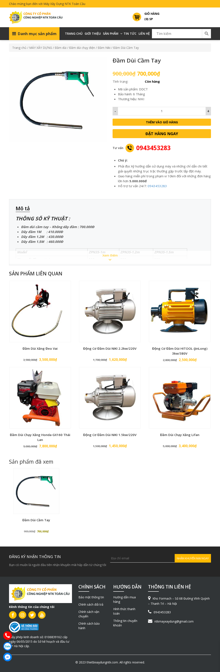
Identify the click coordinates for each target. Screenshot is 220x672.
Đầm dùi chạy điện (82, 48)
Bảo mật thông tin (91, 597)
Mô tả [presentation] (23, 208)
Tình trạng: (120, 81)
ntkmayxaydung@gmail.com (174, 621)
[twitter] (32, 615)
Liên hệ (144, 33)
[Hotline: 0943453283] (7, 635)
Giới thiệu (93, 33)
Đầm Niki (104, 48)
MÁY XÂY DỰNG (40, 48)
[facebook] (13, 615)
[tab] (25, 209)
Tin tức (130, 33)
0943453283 (153, 148)
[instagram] (22, 615)
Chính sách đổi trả (90, 604)
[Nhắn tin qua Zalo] (7, 646)
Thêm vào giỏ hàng (162, 122)
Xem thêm (110, 255)
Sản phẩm (110, 33)
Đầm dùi (60, 48)
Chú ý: (123, 160)
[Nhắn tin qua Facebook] (7, 657)
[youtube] (42, 615)
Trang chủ (73, 33)
